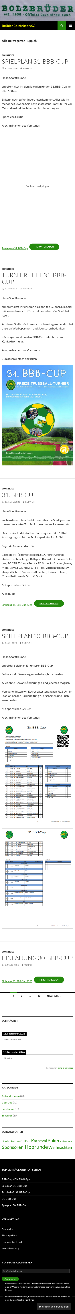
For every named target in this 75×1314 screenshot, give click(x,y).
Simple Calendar (65, 1067)
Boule (5, 1141)
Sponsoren (12, 1147)
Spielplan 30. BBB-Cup (35, 636)
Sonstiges (8, 55)
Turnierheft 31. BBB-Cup (34, 278)
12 (39, 995)
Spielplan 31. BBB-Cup (35, 61)
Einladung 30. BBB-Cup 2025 (17, 981)
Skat (70, 1141)
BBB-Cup (7, 1102)
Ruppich (27, 68)
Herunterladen (44, 246)
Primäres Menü (70, 25)
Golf (18, 1141)
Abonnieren (10, 1279)
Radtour (63, 1141)
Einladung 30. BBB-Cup (37, 958)
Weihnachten (60, 1147)
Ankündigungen (11, 1096)
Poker (54, 1140)
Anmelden (7, 1228)
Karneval (39, 1140)
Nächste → (54, 995)
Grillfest (25, 1141)
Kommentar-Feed (12, 1241)
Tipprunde (36, 1147)
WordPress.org (10, 1248)
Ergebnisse (8, 1109)
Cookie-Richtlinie (25, 1299)
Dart (12, 1141)
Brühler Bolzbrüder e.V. (18, 26)
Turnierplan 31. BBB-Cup (15, 248)
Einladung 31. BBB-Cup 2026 (17, 604)
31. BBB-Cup (19, 494)
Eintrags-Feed (9, 1235)
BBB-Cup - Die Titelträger (16, 1179)
